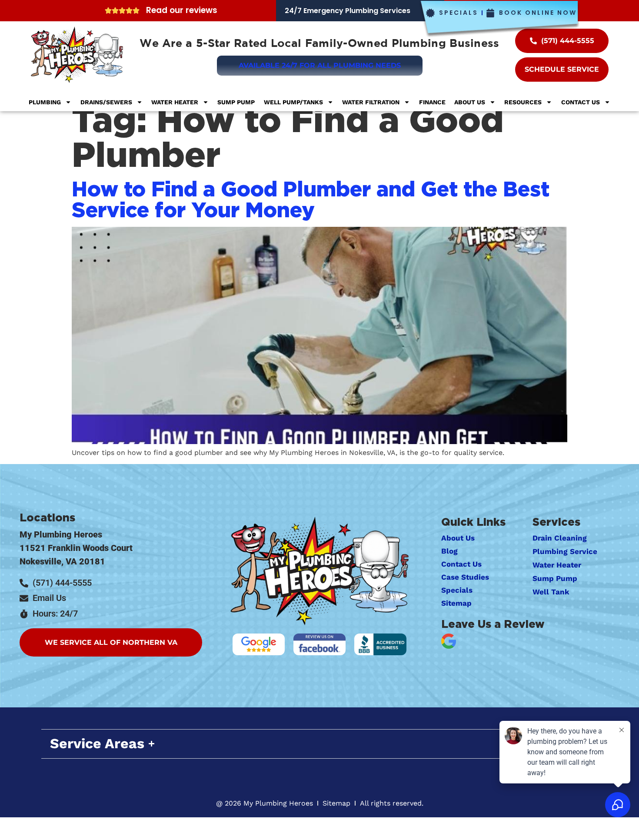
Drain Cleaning (559, 538)
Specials (457, 590)
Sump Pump (236, 102)
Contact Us (580, 102)
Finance (432, 102)
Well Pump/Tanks (293, 102)
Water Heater (174, 102)
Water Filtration (370, 102)
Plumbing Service (564, 551)
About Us (469, 102)
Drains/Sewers (106, 102)
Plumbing (45, 102)
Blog (449, 551)
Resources (523, 102)
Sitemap (456, 603)
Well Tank (550, 591)
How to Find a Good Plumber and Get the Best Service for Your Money (310, 199)
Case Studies (465, 577)
